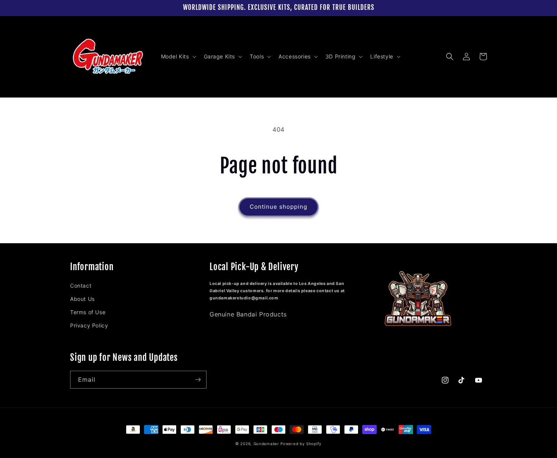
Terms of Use (87, 312)
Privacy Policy (89, 325)
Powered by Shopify (301, 443)
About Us (82, 299)
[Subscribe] (197, 380)
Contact (80, 285)
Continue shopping (278, 206)
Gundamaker (266, 443)
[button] (177, 57)
